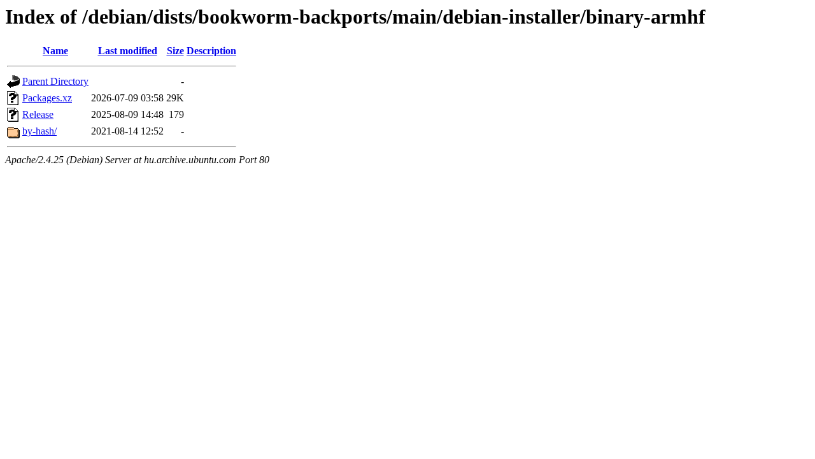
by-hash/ (39, 131)
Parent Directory (55, 81)
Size (175, 50)
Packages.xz (47, 97)
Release (37, 114)
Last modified (127, 50)
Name (55, 50)
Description (211, 50)
